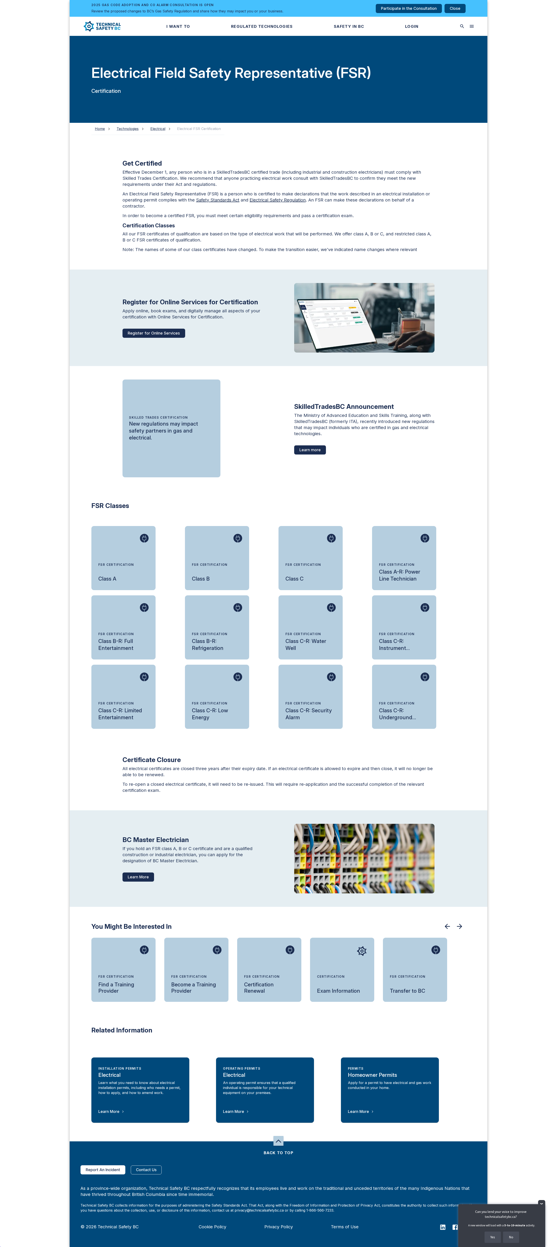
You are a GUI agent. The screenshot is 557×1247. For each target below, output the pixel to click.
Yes (492, 1237)
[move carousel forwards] (459, 926)
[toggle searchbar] (462, 26)
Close (455, 8)
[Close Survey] (541, 1203)
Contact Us (146, 1169)
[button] (99, 26)
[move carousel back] (447, 926)
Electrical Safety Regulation (278, 200)
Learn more (310, 450)
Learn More (138, 877)
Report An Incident (103, 1169)
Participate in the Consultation (409, 8)
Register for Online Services (154, 333)
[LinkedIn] (445, 1226)
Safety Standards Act (217, 200)
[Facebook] (458, 1226)
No (511, 1237)
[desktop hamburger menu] (471, 26)
